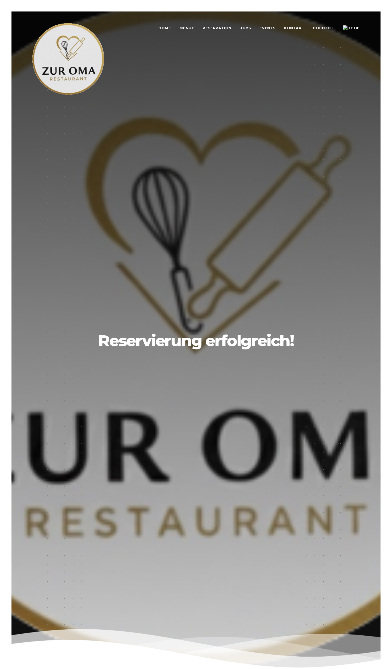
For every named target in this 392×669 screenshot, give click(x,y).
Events (267, 28)
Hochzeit (323, 28)
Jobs (245, 28)
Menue (186, 28)
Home (164, 28)
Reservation (217, 28)
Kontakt (294, 28)
